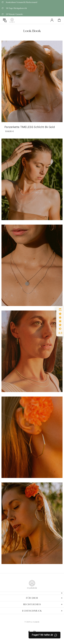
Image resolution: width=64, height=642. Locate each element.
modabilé (36, 622)
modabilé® (12, 20)
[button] (60, 321)
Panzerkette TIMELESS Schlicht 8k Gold (29, 127)
